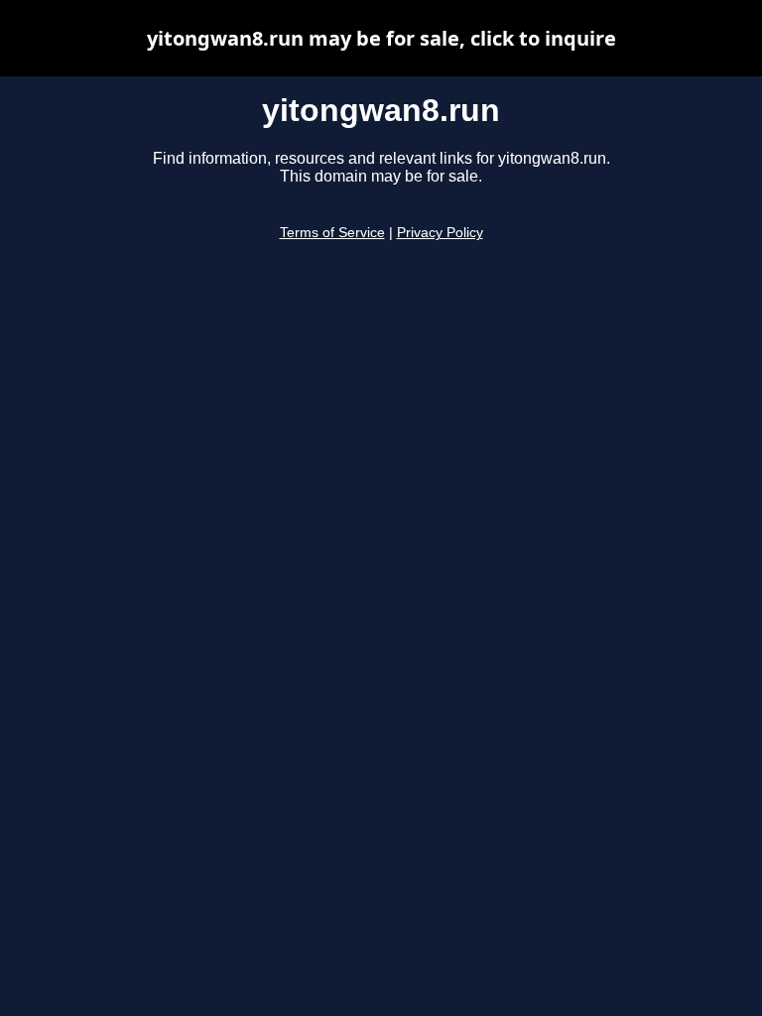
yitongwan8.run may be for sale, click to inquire (381, 38)
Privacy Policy (440, 232)
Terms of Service (332, 232)
